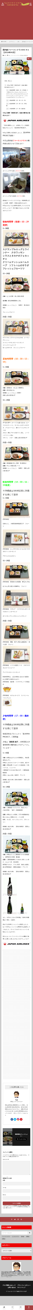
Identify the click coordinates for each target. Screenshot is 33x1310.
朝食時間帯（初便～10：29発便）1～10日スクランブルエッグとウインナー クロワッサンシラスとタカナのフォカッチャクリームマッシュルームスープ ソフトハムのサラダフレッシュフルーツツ (17, 94)
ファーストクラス (15, 55)
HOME (4, 41)
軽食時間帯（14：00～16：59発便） (16, 104)
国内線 (22, 55)
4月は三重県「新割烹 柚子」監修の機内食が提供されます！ (15, 86)
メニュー (20, 1308)
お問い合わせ (12, 1287)
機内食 (26, 55)
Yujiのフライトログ (21, 1291)
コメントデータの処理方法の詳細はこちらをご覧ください (16, 1207)
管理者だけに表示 (7, 1178)
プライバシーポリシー (24, 1285)
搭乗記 (3, 1238)
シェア (12, 1308)
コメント (6, 1159)
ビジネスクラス (15, 1236)
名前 (4, 1180)
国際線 (27, 1236)
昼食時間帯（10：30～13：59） (17, 100)
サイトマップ (21, 1287)
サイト (4, 1194)
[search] (30, 1233)
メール (4, 1187)
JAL (18, 41)
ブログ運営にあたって (9, 1285)
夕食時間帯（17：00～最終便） (16, 108)
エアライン (12, 41)
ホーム (4, 1308)
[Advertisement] (16, 1013)
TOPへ (29, 1308)
